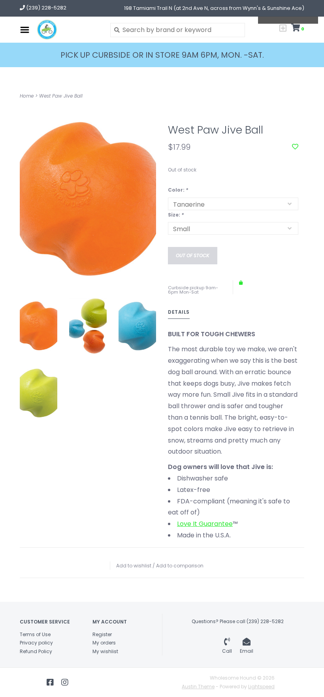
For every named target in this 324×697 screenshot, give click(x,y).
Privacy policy (36, 642)
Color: (178, 189)
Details (179, 312)
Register (102, 634)
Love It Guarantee (205, 523)
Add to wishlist (133, 565)
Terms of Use (35, 634)
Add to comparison (179, 565)
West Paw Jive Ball (61, 95)
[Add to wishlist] (295, 146)
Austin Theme (198, 686)
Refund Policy (36, 651)
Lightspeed (261, 686)
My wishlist (105, 651)
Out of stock (192, 255)
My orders (104, 642)
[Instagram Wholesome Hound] (65, 682)
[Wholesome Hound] (67, 30)
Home (27, 95)
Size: (176, 214)
